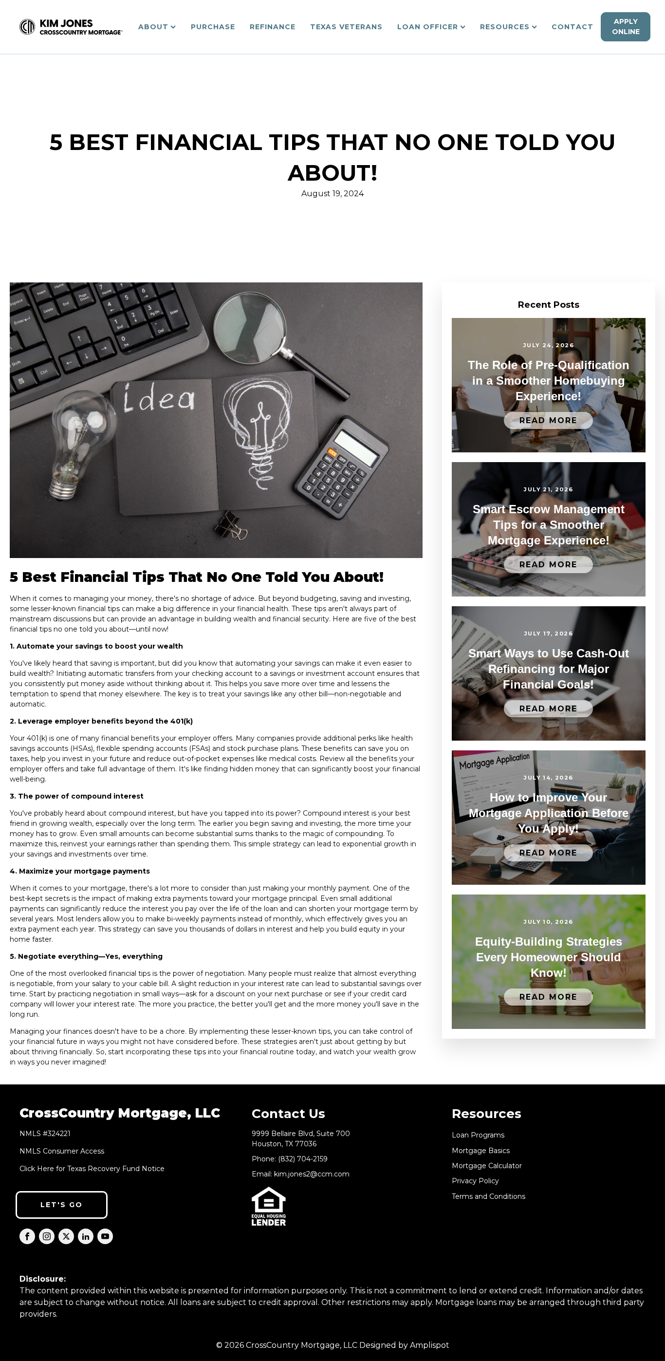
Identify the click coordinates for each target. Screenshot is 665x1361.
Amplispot (429, 1345)
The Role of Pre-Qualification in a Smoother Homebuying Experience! (548, 380)
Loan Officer (427, 26)
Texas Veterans (346, 26)
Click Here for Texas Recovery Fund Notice (92, 1168)
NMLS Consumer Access (61, 1151)
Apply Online (626, 26)
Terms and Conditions (488, 1196)
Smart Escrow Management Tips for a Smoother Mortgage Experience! (549, 525)
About (153, 26)
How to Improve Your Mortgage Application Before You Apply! (548, 813)
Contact (572, 26)
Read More (548, 420)
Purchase (213, 26)
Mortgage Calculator (487, 1166)
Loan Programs (478, 1135)
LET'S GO (61, 1204)
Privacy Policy (475, 1181)
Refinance (273, 26)
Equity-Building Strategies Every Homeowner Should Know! (548, 957)
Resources (505, 26)
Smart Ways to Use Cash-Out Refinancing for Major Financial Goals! (548, 669)
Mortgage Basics (481, 1151)
